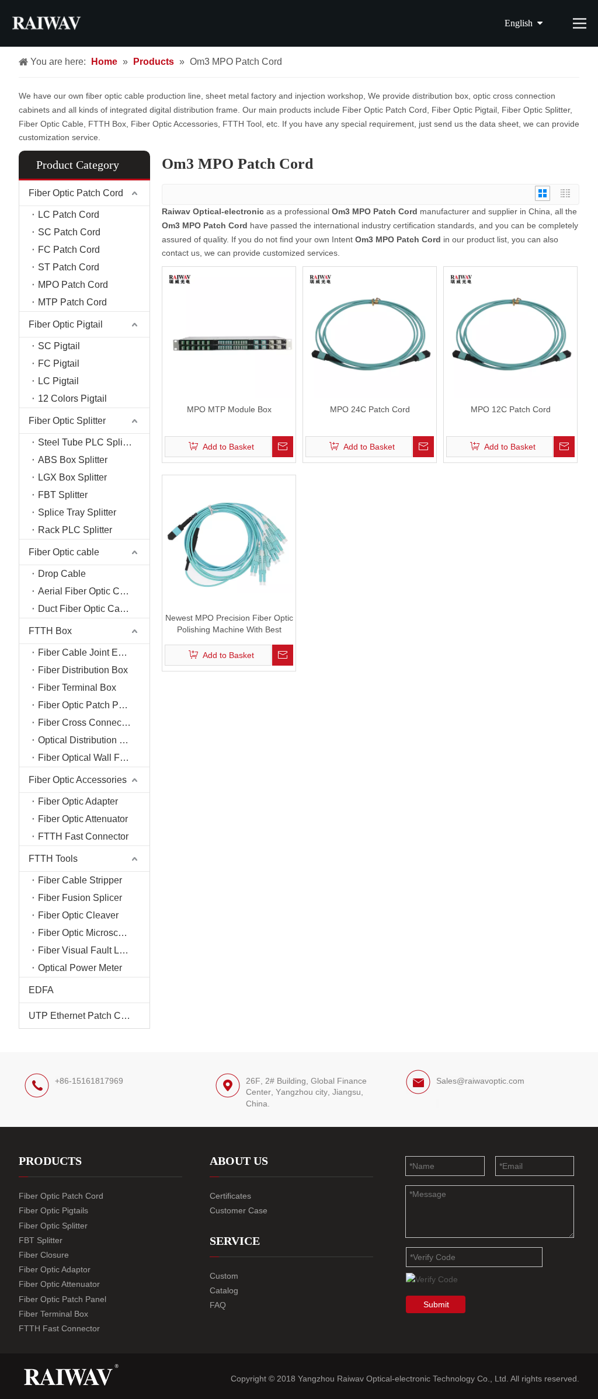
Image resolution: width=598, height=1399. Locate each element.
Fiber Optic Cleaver (78, 915)
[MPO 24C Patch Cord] (369, 332)
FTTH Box (50, 631)
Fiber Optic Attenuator (83, 819)
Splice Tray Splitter (77, 512)
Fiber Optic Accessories (78, 780)
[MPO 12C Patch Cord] (510, 332)
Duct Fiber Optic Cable (85, 609)
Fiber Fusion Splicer (80, 898)
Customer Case (238, 1210)
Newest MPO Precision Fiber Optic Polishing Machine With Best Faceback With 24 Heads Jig (229, 624)
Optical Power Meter (80, 968)
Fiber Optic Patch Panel (87, 705)
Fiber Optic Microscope (86, 933)
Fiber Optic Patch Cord (76, 193)
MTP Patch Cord (72, 302)
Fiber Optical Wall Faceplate (94, 758)
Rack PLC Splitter (75, 530)
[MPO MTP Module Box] (229, 332)
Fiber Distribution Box (83, 670)
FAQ (218, 1305)
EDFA (41, 990)
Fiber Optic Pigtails (53, 1210)
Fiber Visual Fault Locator (91, 950)
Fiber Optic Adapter (78, 801)
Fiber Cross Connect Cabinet (94, 723)
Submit (436, 1304)
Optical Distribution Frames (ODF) (94, 740)
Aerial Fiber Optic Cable (88, 591)
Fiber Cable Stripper (80, 880)
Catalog (224, 1290)
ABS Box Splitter (72, 460)
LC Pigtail (58, 381)
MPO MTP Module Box (229, 409)
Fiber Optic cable (64, 552)
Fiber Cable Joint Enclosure (94, 652)
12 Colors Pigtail (72, 398)
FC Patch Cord (69, 250)
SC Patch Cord (69, 232)
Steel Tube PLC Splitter (86, 442)
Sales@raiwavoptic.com (480, 1080)
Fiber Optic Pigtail (66, 324)
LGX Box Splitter (72, 477)
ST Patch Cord (68, 267)
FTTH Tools (53, 859)
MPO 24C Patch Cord (370, 409)
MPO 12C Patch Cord (511, 409)
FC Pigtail (58, 363)
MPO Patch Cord (73, 285)
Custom (224, 1275)
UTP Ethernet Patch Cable (84, 1016)
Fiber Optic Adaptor (55, 1269)
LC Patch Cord (68, 215)
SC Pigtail (59, 346)
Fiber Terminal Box (77, 687)
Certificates (230, 1195)
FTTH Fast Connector (83, 836)
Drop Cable (62, 574)
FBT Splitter (63, 495)
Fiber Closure (44, 1254)
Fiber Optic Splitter (67, 421)
